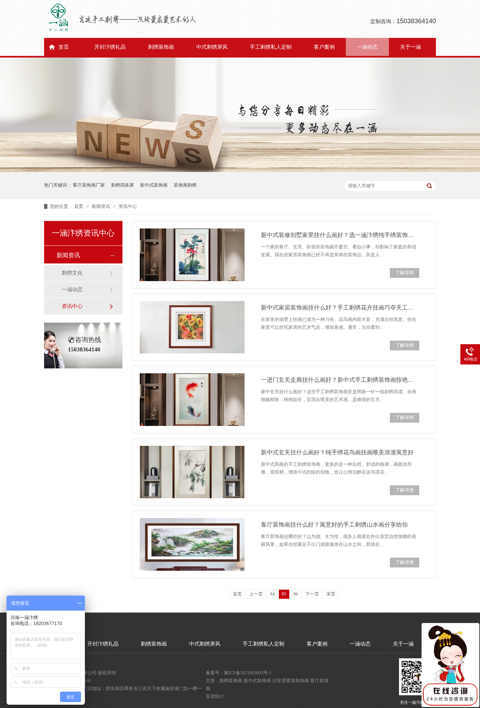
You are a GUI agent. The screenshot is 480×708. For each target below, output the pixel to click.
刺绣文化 (72, 273)
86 (296, 594)
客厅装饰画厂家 (89, 185)
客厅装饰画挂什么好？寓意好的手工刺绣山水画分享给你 (334, 524)
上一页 (256, 594)
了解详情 (404, 272)
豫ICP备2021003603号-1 (248, 672)
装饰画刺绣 (185, 185)
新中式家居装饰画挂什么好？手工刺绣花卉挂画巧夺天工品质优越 (340, 307)
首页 (63, 47)
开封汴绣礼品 (110, 47)
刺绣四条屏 (122, 185)
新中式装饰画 (154, 185)
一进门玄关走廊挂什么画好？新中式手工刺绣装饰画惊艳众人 (340, 380)
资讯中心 (128, 206)
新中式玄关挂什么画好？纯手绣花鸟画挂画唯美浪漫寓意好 (337, 452)
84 (272, 594)
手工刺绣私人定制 (271, 47)
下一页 (312, 594)
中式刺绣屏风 (212, 47)
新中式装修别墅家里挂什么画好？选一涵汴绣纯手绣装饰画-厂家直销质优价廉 (340, 235)
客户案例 (324, 47)
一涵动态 (367, 47)
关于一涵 (410, 47)
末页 (330, 594)
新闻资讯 (101, 206)
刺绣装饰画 (161, 47)
